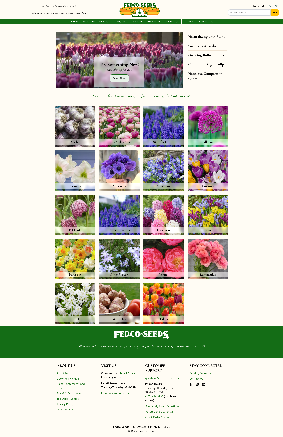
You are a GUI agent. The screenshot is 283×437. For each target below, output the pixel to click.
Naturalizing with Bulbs (206, 36)
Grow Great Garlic (202, 46)
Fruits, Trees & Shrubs (126, 21)
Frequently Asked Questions (162, 406)
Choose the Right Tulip (206, 64)
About (189, 21)
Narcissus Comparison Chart (205, 76)
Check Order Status (157, 417)
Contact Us (196, 378)
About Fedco (64, 373)
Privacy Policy (65, 404)
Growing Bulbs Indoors (206, 55)
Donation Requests (68, 409)
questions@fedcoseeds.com (162, 378)
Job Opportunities (68, 398)
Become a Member (68, 378)
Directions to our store (115, 393)
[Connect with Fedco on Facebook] (191, 384)
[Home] (139, 9)
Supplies (170, 21)
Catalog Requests (200, 373)
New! (72, 21)
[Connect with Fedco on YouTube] (203, 384)
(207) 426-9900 (154, 396)
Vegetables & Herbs (94, 21)
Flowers (152, 21)
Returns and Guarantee (159, 411)
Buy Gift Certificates (69, 393)
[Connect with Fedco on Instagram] (197, 384)
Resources (204, 21)
